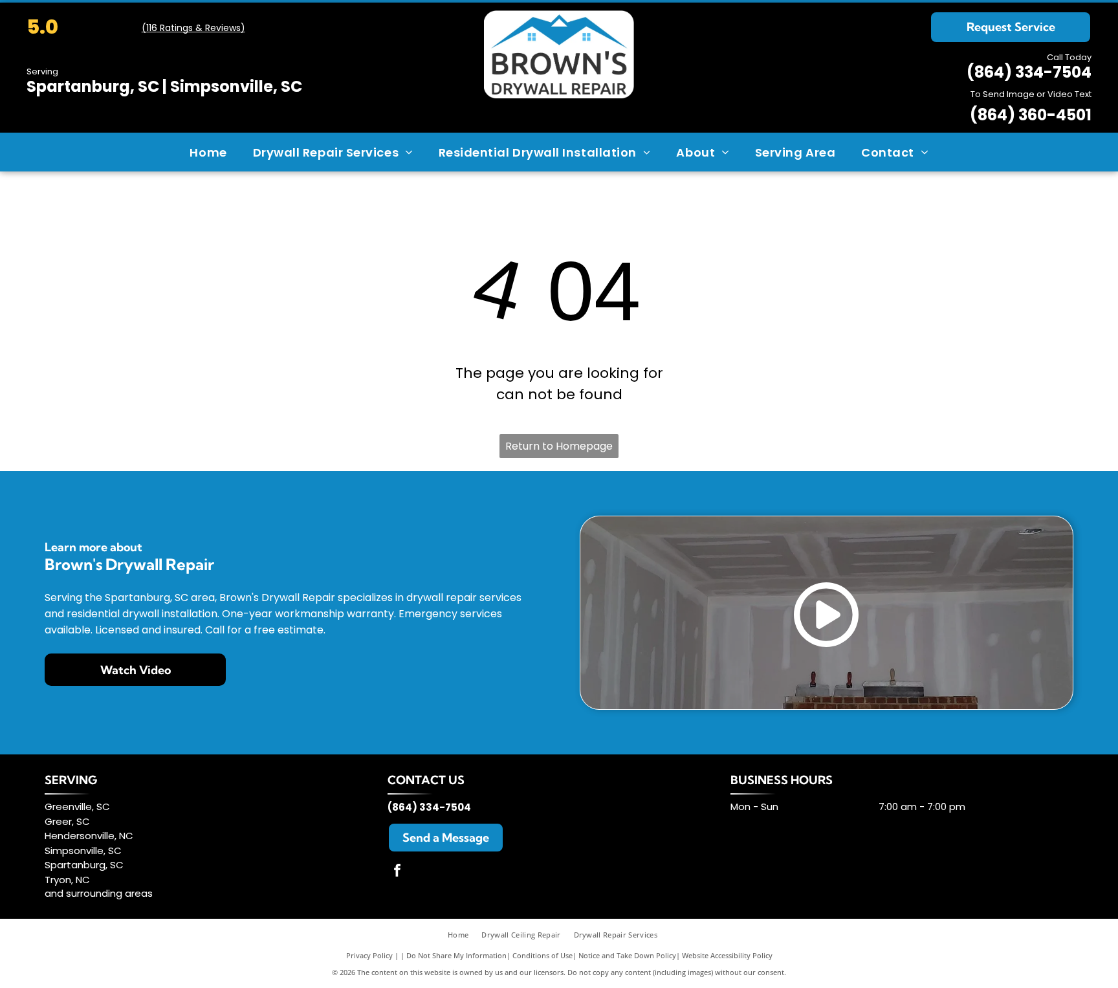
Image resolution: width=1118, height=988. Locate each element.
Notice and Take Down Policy (627, 955)
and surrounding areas (99, 893)
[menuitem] (208, 152)
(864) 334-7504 (1029, 72)
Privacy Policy (369, 955)
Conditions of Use (542, 955)
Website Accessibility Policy (727, 955)
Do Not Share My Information (456, 955)
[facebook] (397, 872)
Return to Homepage (559, 446)
